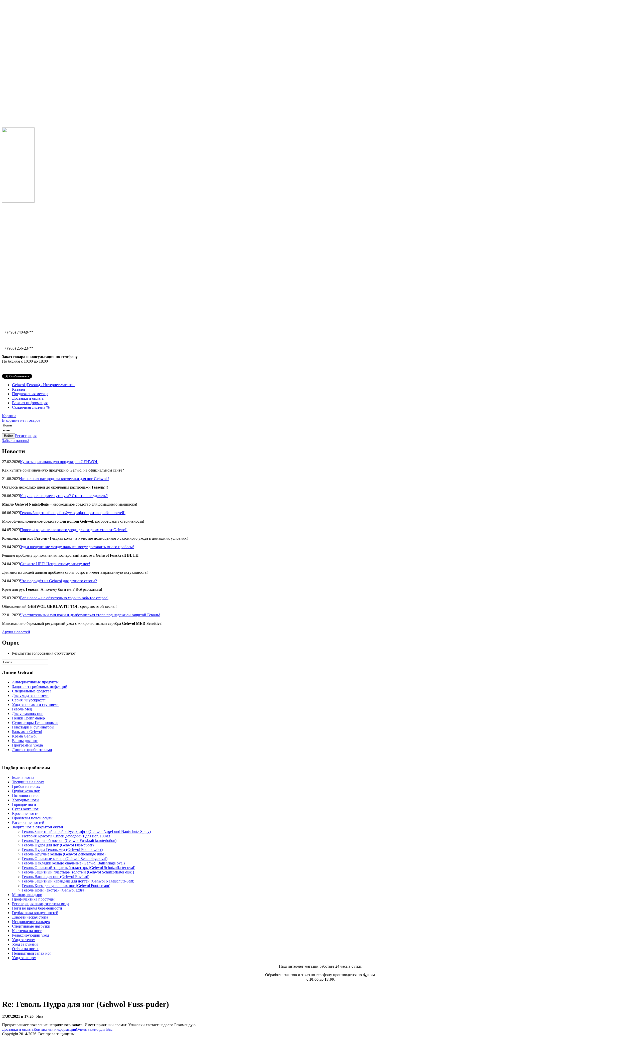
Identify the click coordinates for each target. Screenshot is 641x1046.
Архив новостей (16, 632)
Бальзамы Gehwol (27, 731)
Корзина (22, 418)
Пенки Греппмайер (28, 718)
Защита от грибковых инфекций (39, 686)
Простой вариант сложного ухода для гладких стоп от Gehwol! (73, 530)
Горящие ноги (24, 804)
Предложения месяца (30, 394)
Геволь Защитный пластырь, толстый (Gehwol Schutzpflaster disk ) (78, 872)
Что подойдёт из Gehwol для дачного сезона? (58, 581)
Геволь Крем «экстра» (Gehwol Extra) (53, 890)
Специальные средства (31, 691)
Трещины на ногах (28, 782)
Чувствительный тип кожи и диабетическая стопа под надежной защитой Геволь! (90, 615)
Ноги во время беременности (37, 908)
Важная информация (30, 403)
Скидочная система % (31, 407)
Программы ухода (27, 745)
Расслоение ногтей (28, 822)
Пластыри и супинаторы (33, 727)
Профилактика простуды (33, 899)
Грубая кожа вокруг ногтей (35, 913)
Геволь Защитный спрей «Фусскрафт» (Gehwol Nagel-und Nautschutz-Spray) (86, 831)
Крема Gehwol (24, 736)
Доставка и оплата (28, 398)
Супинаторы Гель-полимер (35, 722)
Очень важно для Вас (94, 1029)
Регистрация (26, 435)
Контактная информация (55, 1029)
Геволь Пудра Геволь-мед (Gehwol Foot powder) (62, 849)
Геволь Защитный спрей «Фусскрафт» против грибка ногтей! (72, 513)
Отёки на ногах (25, 949)
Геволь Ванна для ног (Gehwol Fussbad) (55, 876)
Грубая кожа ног (26, 791)
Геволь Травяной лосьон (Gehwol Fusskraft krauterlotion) (69, 840)
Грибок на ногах (26, 786)
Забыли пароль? (15, 440)
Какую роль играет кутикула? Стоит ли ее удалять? (64, 496)
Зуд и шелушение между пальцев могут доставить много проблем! (77, 547)
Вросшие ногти (25, 813)
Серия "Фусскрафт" (29, 700)
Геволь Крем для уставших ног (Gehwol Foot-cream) (66, 885)
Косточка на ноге (27, 931)
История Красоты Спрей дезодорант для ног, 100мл (66, 836)
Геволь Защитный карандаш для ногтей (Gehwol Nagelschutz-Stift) (78, 881)
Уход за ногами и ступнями (35, 704)
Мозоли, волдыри (27, 894)
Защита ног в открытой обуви (37, 827)
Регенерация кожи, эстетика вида (40, 904)
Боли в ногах (23, 777)
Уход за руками (25, 944)
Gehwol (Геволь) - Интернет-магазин (43, 385)
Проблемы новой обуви (32, 818)
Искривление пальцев (31, 922)
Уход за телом (23, 940)
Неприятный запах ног (31, 953)
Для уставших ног (27, 713)
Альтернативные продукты (35, 682)
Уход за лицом (24, 958)
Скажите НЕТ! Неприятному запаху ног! (55, 564)
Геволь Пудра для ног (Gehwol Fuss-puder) (58, 845)
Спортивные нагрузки (31, 926)
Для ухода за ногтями (30, 695)
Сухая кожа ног (25, 809)
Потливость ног (25, 795)
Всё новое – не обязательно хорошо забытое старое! (64, 598)
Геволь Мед (22, 709)
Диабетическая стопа (30, 917)
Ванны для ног (25, 740)
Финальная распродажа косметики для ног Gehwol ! (64, 479)
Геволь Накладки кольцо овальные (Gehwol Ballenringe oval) (73, 863)
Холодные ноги (25, 800)
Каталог (19, 389)
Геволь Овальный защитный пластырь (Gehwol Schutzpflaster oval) (78, 867)
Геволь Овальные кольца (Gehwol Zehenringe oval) (64, 858)
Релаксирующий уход (30, 935)
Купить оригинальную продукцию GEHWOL (59, 462)
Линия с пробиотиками (32, 750)
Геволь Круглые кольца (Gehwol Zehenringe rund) (63, 854)
